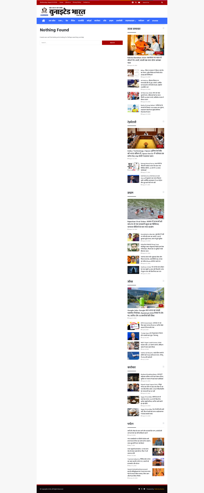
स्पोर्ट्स (89, 20)
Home (61, 2)
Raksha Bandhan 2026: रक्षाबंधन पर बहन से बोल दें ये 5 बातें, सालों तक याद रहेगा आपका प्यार (145, 60)
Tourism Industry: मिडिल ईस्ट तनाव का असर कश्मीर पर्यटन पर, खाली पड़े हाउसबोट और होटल (139, 461)
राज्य (60, 20)
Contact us (86, 2)
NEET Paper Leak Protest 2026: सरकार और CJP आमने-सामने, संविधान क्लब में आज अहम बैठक (152, 344)
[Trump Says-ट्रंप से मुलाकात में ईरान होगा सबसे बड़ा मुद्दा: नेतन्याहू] (133, 336)
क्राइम (111, 20)
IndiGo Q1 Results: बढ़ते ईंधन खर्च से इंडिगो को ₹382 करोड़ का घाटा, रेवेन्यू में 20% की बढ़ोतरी (152, 355)
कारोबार (97, 20)
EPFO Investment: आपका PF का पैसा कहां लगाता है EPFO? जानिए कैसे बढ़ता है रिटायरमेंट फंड (152, 325)
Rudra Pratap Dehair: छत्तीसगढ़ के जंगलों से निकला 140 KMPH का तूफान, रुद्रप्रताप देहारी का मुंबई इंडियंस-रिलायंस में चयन (152, 108)
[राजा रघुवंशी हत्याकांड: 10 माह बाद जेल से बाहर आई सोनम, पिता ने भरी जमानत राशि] (158, 452)
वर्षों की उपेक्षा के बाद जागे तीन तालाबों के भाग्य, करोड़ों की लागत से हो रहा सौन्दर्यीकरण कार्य (145, 432)
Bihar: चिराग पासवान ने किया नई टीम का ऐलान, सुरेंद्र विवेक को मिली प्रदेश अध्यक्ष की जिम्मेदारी (152, 72)
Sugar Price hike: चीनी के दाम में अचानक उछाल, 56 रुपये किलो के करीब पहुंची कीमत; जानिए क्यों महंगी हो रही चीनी (152, 400)
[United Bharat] (63, 11)
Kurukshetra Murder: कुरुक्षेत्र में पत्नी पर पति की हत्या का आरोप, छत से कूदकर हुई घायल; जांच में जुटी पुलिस (152, 236)
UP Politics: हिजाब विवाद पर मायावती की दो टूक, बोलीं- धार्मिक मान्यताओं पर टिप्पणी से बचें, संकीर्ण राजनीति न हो (151, 84)
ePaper (155, 20)
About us (68, 2)
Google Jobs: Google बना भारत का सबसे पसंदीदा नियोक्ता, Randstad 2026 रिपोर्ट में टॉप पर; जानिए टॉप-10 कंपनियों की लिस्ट (145, 313)
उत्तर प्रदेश (52, 20)
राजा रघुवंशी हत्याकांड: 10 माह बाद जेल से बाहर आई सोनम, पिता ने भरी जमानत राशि (138, 451)
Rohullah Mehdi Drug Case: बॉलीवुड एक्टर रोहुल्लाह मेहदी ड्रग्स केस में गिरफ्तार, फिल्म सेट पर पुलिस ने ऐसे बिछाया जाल (152, 247)
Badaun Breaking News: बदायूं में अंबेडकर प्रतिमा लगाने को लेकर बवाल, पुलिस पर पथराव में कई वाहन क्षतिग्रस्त (152, 376)
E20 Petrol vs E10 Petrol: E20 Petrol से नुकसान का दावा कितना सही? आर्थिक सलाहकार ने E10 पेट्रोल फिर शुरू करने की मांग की (151, 179)
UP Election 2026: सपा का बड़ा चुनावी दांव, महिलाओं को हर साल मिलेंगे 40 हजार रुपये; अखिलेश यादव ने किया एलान (152, 96)
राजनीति (81, 20)
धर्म (148, 20)
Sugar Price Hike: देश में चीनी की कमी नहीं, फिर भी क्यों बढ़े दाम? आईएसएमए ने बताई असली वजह (152, 411)
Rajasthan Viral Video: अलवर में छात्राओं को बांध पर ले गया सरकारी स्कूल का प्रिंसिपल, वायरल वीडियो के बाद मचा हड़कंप (145, 224)
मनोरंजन (141, 20)
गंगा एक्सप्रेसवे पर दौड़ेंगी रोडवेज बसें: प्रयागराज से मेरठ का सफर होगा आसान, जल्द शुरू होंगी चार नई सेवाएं (139, 441)
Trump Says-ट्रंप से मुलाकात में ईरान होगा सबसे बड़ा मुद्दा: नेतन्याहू (152, 334)
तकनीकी (119, 20)
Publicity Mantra (159, 489)
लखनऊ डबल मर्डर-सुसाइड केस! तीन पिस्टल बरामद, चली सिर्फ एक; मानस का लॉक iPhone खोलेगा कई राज (151, 259)
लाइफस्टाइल (129, 20)
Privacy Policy (77, 2)
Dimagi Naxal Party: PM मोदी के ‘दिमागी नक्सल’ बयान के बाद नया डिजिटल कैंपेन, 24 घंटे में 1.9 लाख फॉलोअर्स (151, 167)
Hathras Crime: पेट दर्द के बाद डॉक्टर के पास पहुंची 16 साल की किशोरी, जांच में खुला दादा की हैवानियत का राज (152, 269)
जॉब (104, 20)
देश (67, 20)
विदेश (73, 20)
